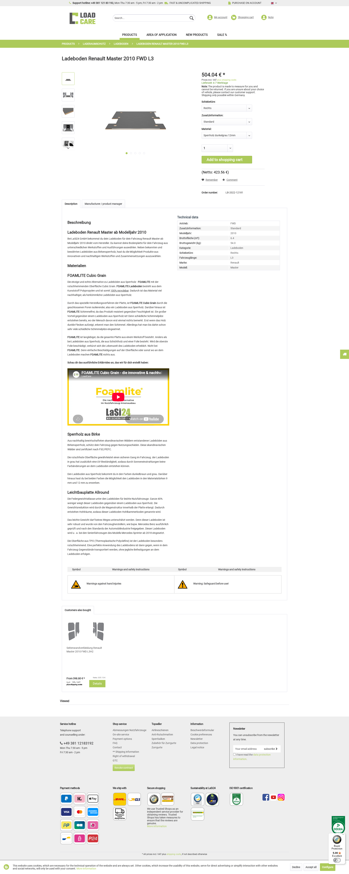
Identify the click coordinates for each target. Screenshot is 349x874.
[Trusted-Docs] (154, 799)
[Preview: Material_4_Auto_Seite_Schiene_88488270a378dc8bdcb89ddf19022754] (68, 144)
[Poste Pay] (66, 825)
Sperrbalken (158, 738)
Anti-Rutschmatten (162, 734)
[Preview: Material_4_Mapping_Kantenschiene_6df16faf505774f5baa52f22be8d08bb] (68, 95)
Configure (327, 867)
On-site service (121, 734)
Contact (117, 747)
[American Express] (93, 812)
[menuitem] (154, 18)
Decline (296, 867)
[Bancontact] (66, 838)
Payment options (122, 738)
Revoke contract (124, 767)
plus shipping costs (226, 80)
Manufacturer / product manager (103, 203)
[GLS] (134, 799)
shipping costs (174, 854)
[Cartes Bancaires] (79, 825)
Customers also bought (78, 610)
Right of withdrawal (124, 756)
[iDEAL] (93, 825)
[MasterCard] (79, 812)
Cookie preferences (201, 734)
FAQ (115, 743)
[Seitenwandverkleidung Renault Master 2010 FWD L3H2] (86, 631)
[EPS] (79, 838)
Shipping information (127, 751)
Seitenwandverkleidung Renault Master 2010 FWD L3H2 (84, 649)
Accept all (311, 867)
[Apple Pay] (93, 799)
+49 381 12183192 (78, 743)
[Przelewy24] (93, 838)
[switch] (337, 860)
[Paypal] (66, 799)
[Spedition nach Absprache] (120, 814)
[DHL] (120, 799)
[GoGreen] (197, 820)
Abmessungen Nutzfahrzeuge (129, 730)
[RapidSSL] (167, 799)
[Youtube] (273, 797)
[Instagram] (281, 797)
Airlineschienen (160, 730)
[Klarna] (79, 799)
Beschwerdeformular (202, 730)
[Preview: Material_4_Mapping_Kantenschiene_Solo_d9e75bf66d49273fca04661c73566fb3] (68, 78)
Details (97, 683)
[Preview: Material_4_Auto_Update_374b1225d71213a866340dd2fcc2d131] (68, 127)
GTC (115, 760)
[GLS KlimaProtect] (212, 805)
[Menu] (343, 835)
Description (71, 203)
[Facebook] (265, 797)
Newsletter (196, 738)
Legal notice (197, 747)
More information (157, 826)
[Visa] (66, 812)
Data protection (199, 743)
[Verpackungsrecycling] (197, 805)
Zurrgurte (157, 747)
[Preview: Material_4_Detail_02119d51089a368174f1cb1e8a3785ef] (68, 111)
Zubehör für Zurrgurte (164, 743)
